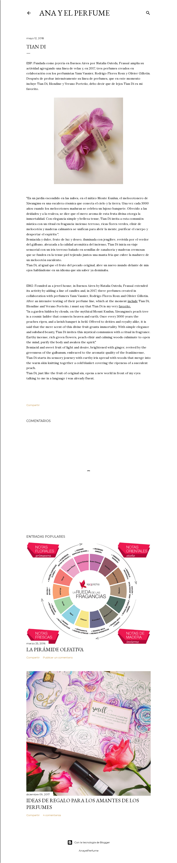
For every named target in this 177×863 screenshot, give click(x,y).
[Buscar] (148, 12)
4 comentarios (52, 815)
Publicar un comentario (58, 657)
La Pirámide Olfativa (55, 649)
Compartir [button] (33, 405)
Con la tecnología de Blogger (92, 842)
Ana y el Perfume (74, 13)
